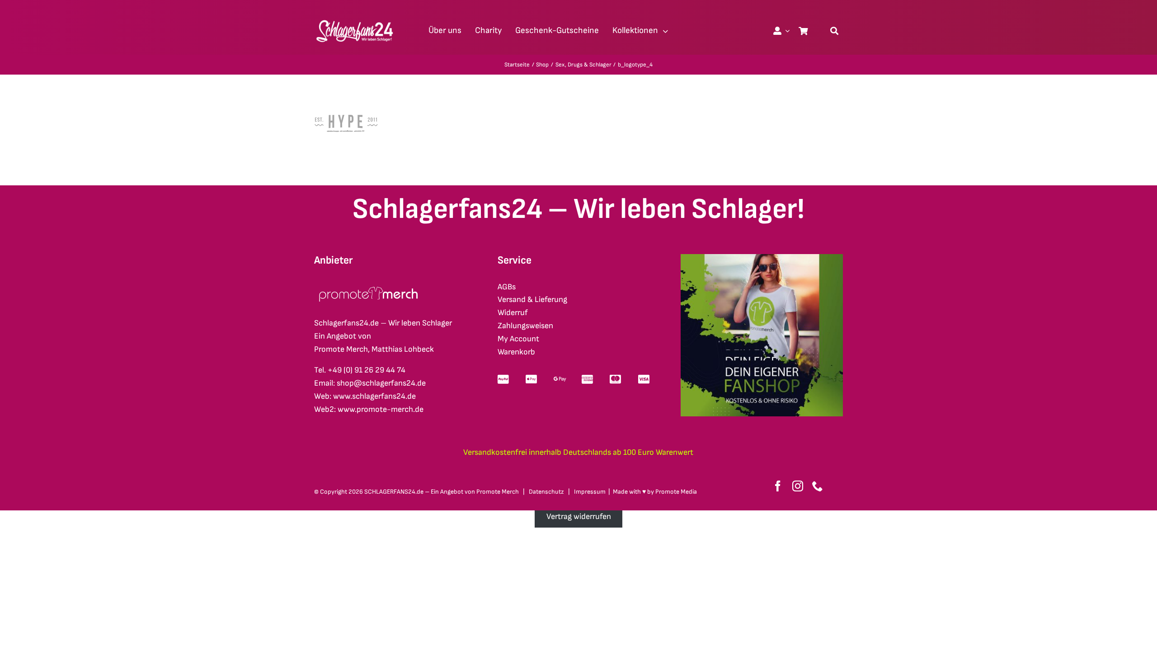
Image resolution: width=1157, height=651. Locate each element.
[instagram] (797, 486)
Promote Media (676, 491)
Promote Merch (497, 491)
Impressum (590, 491)
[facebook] (777, 486)
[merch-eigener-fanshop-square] (762, 258)
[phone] (817, 486)
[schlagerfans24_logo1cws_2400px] (355, 19)
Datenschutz (546, 491)
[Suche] (834, 30)
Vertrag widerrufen (578, 516)
